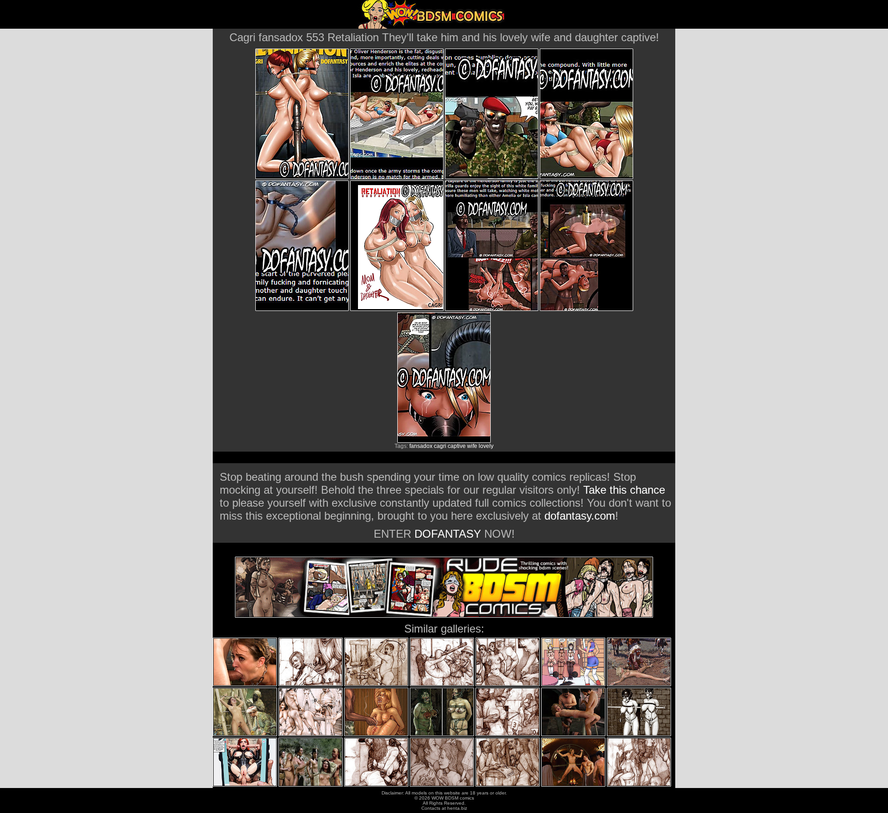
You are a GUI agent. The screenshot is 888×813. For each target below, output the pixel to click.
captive (457, 446)
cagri (440, 446)
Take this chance (624, 490)
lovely (486, 446)
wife (472, 446)
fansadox (420, 446)
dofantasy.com (579, 515)
